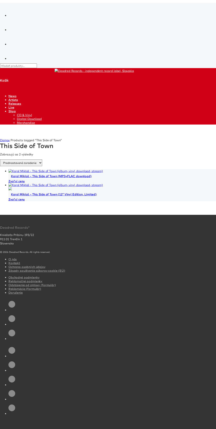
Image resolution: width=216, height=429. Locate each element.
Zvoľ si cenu (16, 181)
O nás (12, 259)
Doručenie (15, 293)
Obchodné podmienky (23, 277)
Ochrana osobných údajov (26, 267)
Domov (5, 140)
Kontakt (14, 263)
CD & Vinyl (24, 115)
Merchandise (26, 123)
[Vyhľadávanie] (39, 64)
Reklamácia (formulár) (24, 289)
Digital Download (29, 119)
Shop (12, 111)
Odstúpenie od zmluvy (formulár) (32, 285)
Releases (14, 104)
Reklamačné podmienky (25, 281)
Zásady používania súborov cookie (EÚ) (36, 271)
